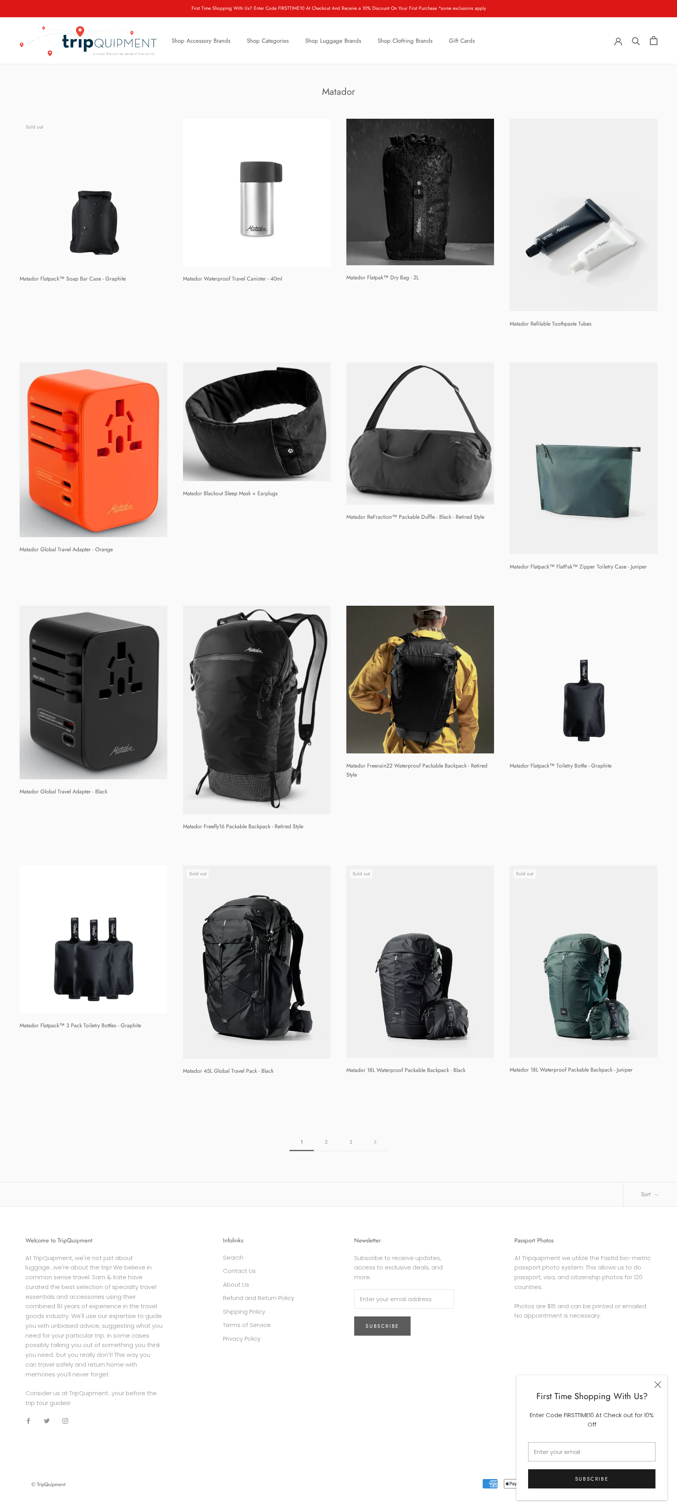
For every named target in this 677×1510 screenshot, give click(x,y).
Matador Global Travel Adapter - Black (63, 791)
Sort (647, 1194)
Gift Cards (462, 40)
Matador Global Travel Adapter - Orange (66, 549)
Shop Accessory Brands (201, 40)
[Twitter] (47, 1421)
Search (233, 1257)
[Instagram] (65, 1421)
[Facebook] (28, 1421)
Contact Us (239, 1271)
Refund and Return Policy (258, 1298)
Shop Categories (268, 40)
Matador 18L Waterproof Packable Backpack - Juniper (571, 1070)
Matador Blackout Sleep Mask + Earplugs (230, 493)
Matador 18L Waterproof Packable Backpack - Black (405, 1070)
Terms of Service (247, 1325)
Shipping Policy (244, 1311)
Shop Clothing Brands (405, 40)
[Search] (636, 40)
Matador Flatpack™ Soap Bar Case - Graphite (73, 278)
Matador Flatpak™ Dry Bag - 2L (382, 277)
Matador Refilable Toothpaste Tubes (551, 324)
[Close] (657, 1384)
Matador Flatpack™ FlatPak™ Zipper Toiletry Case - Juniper (578, 566)
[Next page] (375, 1142)
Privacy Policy (242, 1338)
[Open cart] (653, 40)
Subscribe (591, 1479)
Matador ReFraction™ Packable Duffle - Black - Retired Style (415, 517)
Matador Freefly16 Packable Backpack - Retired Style (243, 826)
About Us (236, 1284)
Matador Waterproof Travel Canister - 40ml (232, 278)
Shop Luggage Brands (333, 40)
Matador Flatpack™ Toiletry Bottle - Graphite (561, 765)
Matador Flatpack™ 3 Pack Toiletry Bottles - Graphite (80, 1025)
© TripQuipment (48, 1484)
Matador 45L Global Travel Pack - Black (228, 1071)
